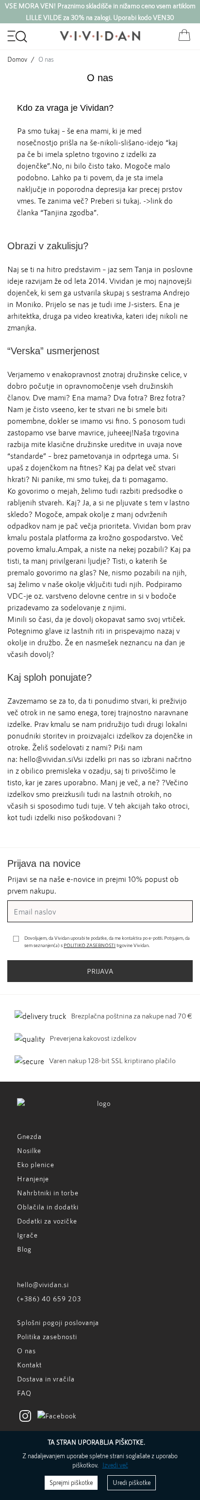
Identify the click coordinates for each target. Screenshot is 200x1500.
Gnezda (29, 1136)
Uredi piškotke (131, 1482)
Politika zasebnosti (47, 1336)
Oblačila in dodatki (48, 1207)
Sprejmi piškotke (71, 1482)
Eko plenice (35, 1164)
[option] (100, 11)
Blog (24, 1249)
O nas (26, 1350)
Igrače (27, 1235)
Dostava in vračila (46, 1379)
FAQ (24, 1393)
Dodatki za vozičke (47, 1221)
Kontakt (29, 1365)
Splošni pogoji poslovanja (58, 1322)
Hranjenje (33, 1178)
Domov (17, 59)
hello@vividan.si (43, 1284)
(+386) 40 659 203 (49, 1298)
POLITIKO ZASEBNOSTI (90, 945)
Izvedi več (115, 1465)
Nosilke (29, 1150)
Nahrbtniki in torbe (48, 1193)
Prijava (100, 971)
